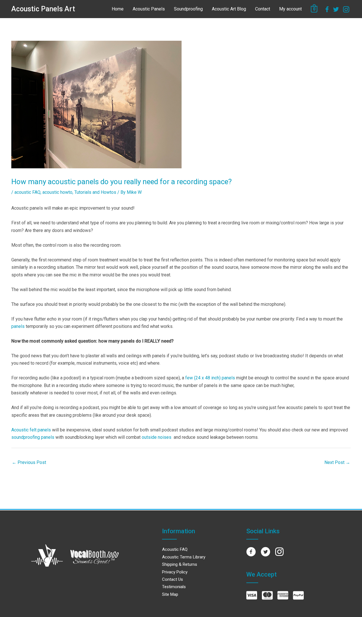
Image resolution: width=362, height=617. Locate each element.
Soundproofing (188, 9)
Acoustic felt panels (31, 430)
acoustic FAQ (27, 192)
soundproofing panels (32, 437)
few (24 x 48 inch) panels (210, 377)
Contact (262, 9)
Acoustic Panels (149, 9)
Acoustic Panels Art (43, 9)
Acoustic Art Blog (229, 9)
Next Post (337, 462)
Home (118, 9)
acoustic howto (57, 192)
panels (18, 326)
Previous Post (29, 462)
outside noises (156, 437)
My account (290, 9)
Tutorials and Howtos (95, 192)
